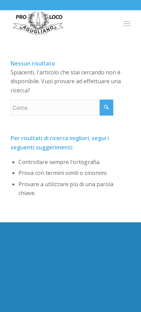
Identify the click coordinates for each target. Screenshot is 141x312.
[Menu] (126, 23)
